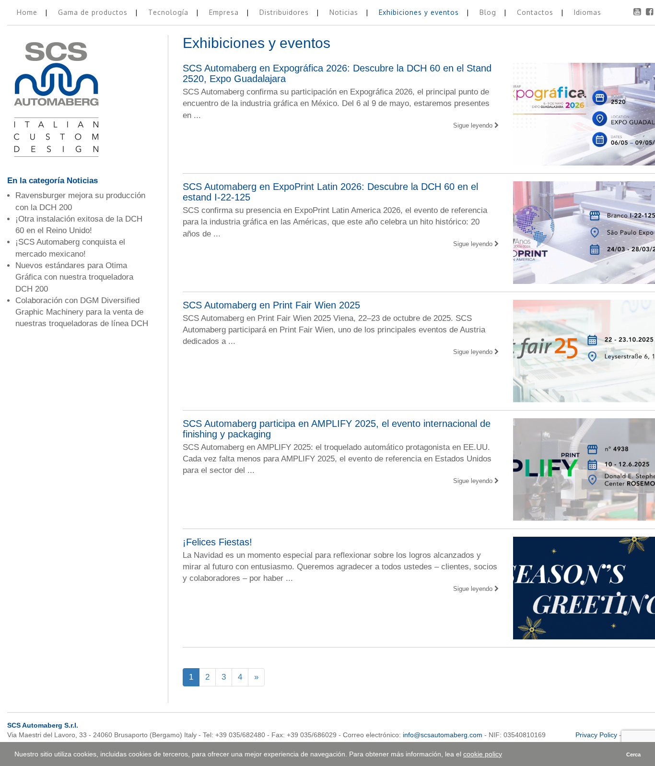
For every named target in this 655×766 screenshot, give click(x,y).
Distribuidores (285, 12)
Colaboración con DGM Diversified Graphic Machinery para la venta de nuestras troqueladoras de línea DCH (81, 312)
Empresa (225, 12)
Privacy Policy (596, 735)
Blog (489, 12)
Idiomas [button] (587, 12)
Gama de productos (94, 12)
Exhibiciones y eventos (420, 12)
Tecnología (169, 12)
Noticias (345, 12)
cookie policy (482, 754)
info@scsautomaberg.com (442, 735)
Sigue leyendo (473, 125)
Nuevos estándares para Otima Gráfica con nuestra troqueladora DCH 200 (74, 277)
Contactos (536, 12)
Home (28, 12)
